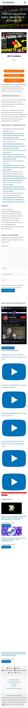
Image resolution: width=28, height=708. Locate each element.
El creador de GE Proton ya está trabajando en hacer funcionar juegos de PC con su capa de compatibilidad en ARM (13, 654)
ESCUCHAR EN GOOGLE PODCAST (14, 80)
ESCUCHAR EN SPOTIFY (14, 75)
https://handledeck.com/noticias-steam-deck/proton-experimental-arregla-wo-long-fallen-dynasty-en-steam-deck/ (14, 146)
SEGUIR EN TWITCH (8, 348)
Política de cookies (14, 679)
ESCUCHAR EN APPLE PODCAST (14, 71)
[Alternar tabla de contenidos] (21, 96)
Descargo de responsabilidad (14, 688)
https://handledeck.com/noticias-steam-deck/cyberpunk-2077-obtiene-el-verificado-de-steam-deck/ (14, 167)
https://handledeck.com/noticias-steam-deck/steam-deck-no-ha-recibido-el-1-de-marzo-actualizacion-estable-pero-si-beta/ (14, 199)
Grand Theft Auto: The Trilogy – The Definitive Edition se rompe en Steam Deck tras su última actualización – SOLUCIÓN (13, 518)
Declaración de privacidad (14, 682)
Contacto (14, 686)
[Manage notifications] (3, 704)
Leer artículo (6, 525)
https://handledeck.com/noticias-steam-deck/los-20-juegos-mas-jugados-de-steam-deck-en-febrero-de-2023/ (14, 157)
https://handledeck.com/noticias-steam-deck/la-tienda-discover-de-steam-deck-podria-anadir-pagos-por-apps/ (13, 135)
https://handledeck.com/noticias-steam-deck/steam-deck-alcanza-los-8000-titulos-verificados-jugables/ (14, 189)
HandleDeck (8, 2)
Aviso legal (14, 684)
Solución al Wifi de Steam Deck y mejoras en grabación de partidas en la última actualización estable (13, 539)
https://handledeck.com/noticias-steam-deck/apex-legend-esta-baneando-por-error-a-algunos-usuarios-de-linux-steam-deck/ (15, 178)
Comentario (4, 246)
